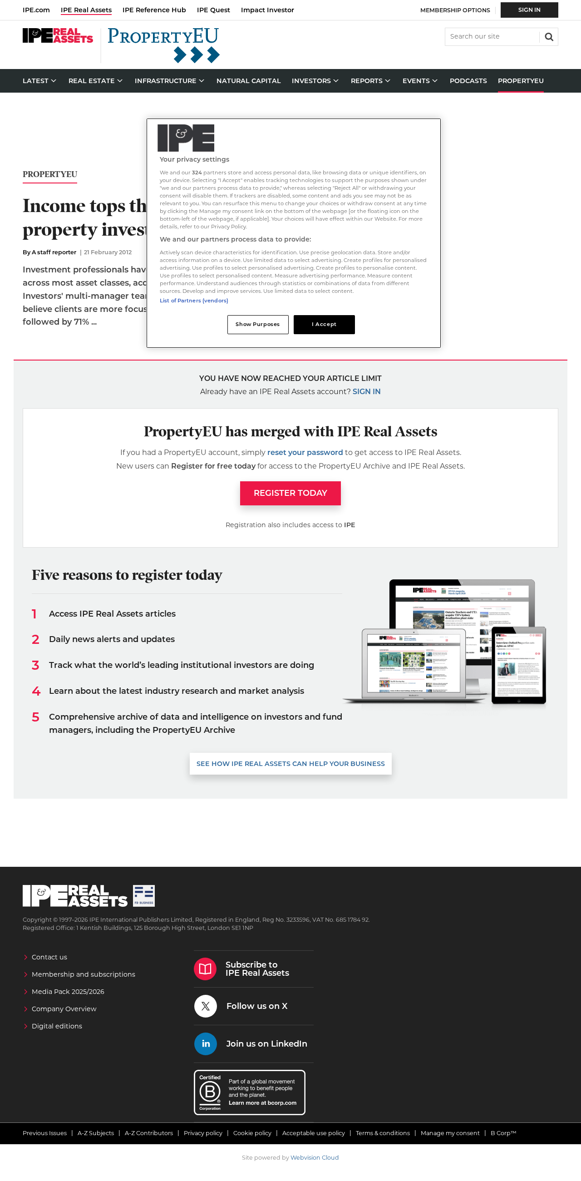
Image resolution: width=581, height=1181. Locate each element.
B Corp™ (504, 1133)
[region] (293, 233)
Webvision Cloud (314, 1157)
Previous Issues (45, 1133)
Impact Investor (267, 10)
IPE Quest (213, 10)
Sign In (529, 9)
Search (548, 36)
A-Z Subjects (96, 1133)
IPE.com (36, 10)
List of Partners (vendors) (194, 300)
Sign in (367, 391)
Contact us (49, 957)
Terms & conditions (383, 1133)
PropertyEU (50, 174)
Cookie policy (252, 1133)
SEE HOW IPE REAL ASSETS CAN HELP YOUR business (291, 764)
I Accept (324, 324)
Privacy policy (203, 1133)
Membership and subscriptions (83, 974)
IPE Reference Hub (154, 10)
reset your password (305, 452)
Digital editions (57, 1026)
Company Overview (64, 1009)
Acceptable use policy (313, 1133)
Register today (290, 493)
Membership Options (455, 10)
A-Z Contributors (149, 1133)
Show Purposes (258, 324)
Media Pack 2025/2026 (68, 992)
